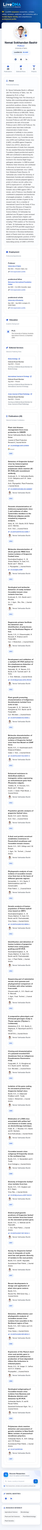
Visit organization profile (17, 272)
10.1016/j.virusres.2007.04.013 (21, 1195)
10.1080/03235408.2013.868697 (21, 489)
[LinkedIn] (26, 59)
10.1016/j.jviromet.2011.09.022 (20, 680)
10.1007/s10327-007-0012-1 (20, 1233)
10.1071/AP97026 (16, 1449)
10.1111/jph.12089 (16, 570)
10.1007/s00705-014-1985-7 (20, 532)
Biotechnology (13, 359)
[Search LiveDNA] (35, 1481)
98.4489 (25, 52)
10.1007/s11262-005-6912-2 (20, 1334)
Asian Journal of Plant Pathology (19, 394)
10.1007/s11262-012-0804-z (19, 924)
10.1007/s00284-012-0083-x (20, 718)
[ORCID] (21, 59)
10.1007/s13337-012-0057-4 (20, 756)
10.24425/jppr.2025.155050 (19, 445)
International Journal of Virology (19, 376)
